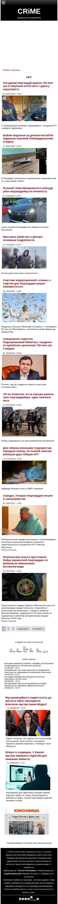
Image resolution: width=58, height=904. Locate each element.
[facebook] (12, 652)
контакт (41, 843)
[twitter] (19, 652)
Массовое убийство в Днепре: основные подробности (23, 238)
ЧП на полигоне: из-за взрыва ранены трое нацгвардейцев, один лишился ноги (28, 397)
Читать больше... (9, 550)
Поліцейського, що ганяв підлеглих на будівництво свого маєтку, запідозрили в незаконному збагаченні (27, 671)
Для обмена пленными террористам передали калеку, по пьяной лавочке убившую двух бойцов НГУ (27, 451)
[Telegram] (39, 652)
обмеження (28, 867)
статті (25, 843)
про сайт (33, 843)
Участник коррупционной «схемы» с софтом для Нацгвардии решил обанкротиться (27, 283)
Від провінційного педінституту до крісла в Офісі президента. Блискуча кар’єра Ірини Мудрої (28, 701)
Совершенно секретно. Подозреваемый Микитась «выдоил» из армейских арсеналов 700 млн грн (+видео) (27, 343)
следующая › (23, 629)
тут (40, 874)
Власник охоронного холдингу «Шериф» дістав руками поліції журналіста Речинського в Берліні (28, 664)
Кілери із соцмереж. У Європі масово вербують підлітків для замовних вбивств (26, 755)
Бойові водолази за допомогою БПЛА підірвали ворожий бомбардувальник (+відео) (28, 138)
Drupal (38, 852)
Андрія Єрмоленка (44, 855)
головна (10, 843)
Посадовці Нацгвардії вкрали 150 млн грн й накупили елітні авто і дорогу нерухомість (28, 86)
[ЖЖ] (32, 652)
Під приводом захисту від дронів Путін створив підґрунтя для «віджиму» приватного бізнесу (25, 684)
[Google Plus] (26, 652)
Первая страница (11, 70)
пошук (49, 843)
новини (18, 843)
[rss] (46, 652)
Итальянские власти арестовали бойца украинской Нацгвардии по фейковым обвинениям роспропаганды (25, 562)
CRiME (29, 11)
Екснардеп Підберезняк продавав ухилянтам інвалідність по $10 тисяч (24, 678)
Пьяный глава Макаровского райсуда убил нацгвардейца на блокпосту (28, 190)
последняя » (38, 629)
